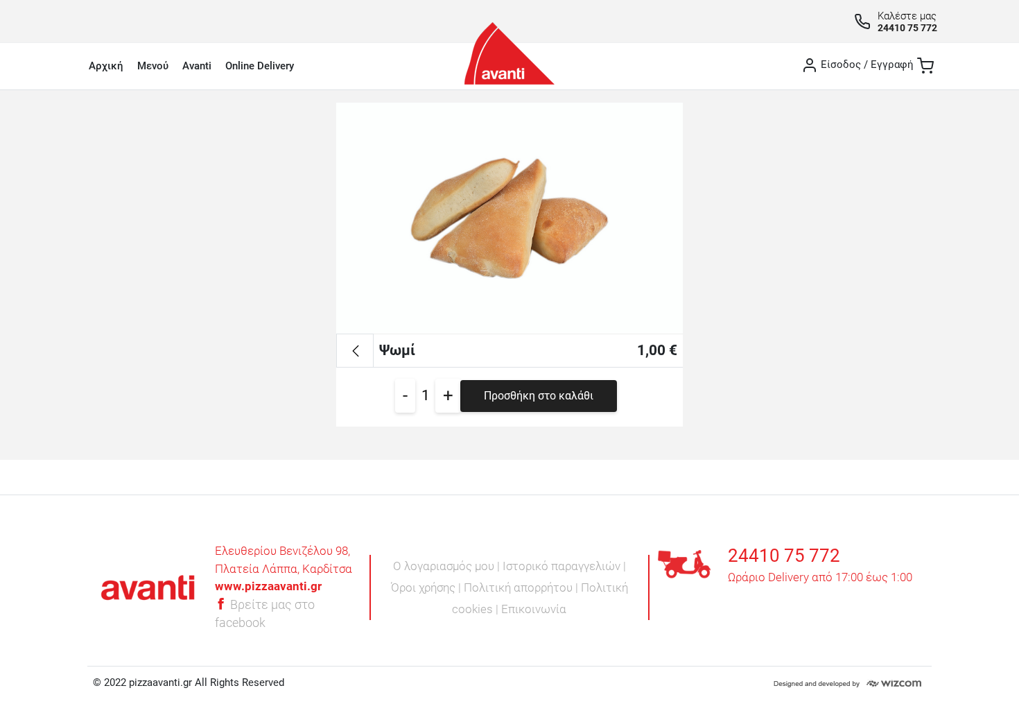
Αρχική (106, 66)
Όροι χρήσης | (427, 587)
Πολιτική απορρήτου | (522, 587)
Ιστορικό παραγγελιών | (564, 566)
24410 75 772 (907, 27)
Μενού (152, 66)
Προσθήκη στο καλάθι (538, 395)
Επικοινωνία (533, 609)
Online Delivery (259, 66)
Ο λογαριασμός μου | (448, 566)
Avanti (196, 66)
